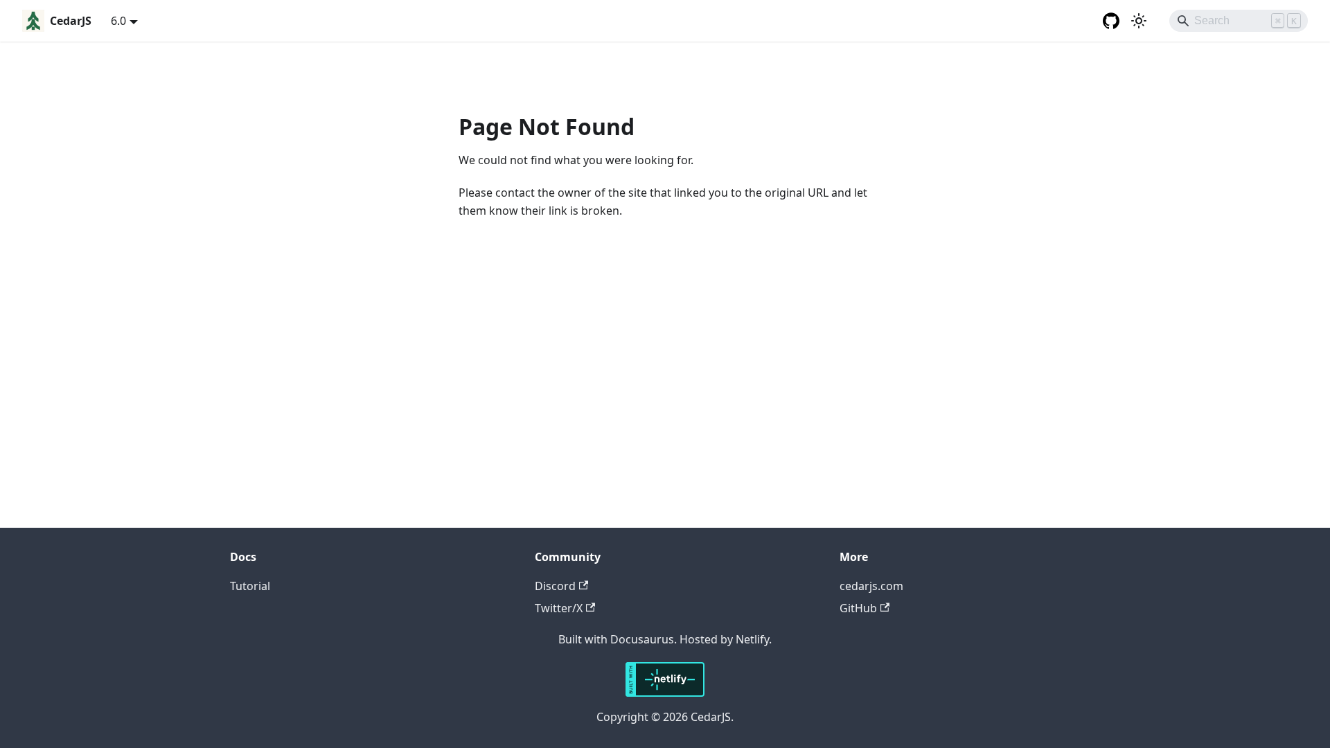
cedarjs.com (871, 586)
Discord (555, 586)
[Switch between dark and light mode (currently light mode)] (1139, 21)
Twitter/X (559, 608)
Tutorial (250, 586)
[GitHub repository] (1111, 21)
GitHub (858, 608)
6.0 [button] (118, 20)
